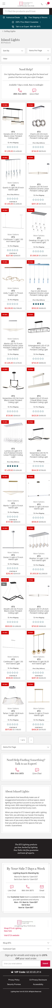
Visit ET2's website (11, 935)
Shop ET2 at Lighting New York (12, 929)
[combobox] (26, 11)
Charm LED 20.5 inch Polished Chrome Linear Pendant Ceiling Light (39, 136)
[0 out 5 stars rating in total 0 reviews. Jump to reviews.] (13, 147)
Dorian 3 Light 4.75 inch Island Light (39, 714)
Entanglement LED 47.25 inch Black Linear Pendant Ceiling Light (38, 348)
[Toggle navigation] (4, 4)
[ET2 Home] (26, 4)
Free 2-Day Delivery (39, 143)
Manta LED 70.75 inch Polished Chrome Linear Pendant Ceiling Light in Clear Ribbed (13, 347)
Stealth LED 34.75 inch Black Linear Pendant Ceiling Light (13, 611)
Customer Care (9, 948)
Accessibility (38, 984)
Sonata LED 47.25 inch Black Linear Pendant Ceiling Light (13, 136)
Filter (5, 59)
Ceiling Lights (9, 31)
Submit (45, 963)
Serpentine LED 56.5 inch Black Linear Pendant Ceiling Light (13, 400)
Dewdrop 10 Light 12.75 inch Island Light (39, 241)
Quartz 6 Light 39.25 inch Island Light (13, 189)
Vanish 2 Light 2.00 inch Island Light (39, 508)
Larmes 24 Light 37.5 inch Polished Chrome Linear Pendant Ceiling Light (13, 454)
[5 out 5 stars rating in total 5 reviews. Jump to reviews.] (39, 304)
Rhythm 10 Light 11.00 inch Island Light (38, 559)
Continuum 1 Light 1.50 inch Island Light (13, 240)
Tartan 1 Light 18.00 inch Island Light (13, 714)
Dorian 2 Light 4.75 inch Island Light (13, 558)
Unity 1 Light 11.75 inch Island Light (13, 294)
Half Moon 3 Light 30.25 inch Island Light (39, 663)
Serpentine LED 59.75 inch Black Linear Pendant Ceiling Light (39, 455)
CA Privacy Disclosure (38, 980)
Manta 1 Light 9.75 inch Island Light (13, 507)
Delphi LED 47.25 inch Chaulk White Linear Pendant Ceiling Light (39, 400)
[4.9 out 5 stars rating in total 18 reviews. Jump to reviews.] (13, 466)
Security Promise (14, 984)
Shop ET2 (7, 942)
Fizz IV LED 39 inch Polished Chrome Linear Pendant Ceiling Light (39, 293)
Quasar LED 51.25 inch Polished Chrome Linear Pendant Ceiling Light (39, 611)
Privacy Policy (13, 980)
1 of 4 (23, 740)
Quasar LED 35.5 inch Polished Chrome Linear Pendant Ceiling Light (39, 189)
